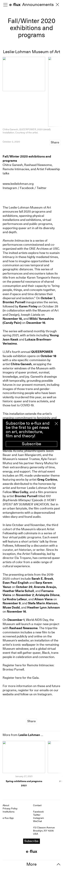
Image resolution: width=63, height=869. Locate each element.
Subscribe (31, 443)
